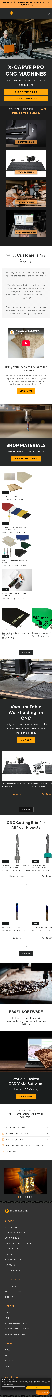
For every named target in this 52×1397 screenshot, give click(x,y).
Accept (38, 1387)
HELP (7, 1318)
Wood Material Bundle (10, 496)
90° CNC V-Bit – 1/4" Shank (12, 927)
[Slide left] (20, 646)
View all (26, 652)
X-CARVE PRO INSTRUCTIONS (17, 1323)
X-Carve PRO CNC (26, 142)
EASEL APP (10, 1297)
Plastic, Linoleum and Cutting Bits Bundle (14, 561)
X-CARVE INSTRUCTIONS (15, 1334)
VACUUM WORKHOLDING (15, 1233)
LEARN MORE (26, 391)
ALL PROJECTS (11, 1286)
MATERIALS (10, 1265)
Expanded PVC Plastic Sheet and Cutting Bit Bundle (14, 528)
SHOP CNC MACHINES (26, 92)
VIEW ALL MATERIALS (26, 459)
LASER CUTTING (12, 1249)
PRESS (8, 1355)
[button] (2, 13)
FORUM (8, 1313)
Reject (13, 1387)
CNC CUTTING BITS (13, 1238)
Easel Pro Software (26, 232)
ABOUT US (9, 1361)
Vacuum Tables (26, 172)
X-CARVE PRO (11, 1227)
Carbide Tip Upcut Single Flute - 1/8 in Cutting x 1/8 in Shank (16, 866)
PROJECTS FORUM (13, 1291)
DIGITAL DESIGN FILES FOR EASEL (20, 1243)
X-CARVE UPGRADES (14, 1260)
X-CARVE (8, 1254)
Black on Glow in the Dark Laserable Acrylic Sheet (15, 634)
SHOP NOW (26, 740)
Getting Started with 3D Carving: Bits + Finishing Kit (16, 594)
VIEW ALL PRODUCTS (26, 98)
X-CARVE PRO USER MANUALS (18, 1329)
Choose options (17, 876)
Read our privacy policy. (13, 1384)
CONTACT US (10, 1366)
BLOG (7, 1350)
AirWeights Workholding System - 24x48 (17, 783)
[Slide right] (31, 646)
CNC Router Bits (26, 202)
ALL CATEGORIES (12, 1270)
